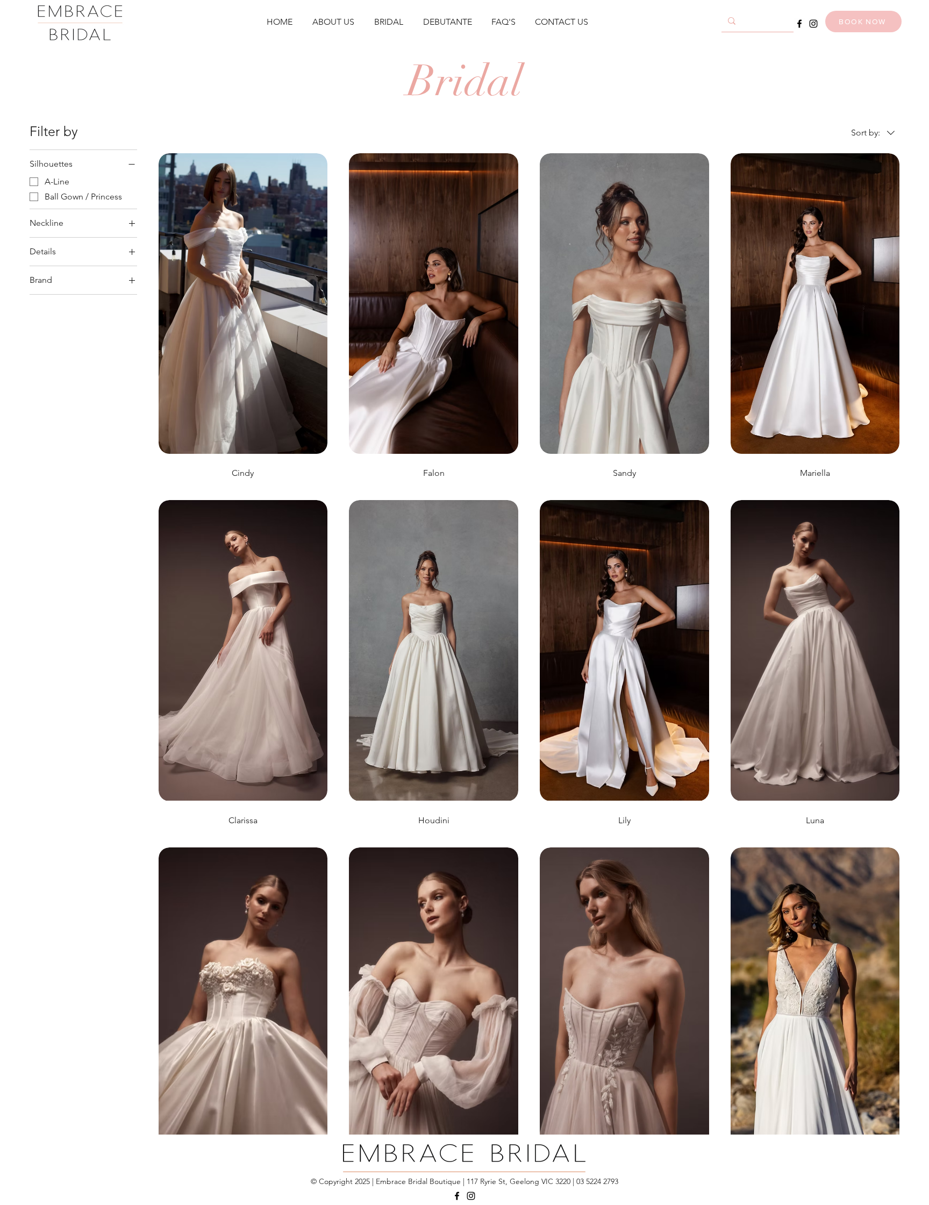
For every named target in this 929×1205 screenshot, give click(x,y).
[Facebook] (799, 23)
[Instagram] (813, 23)
